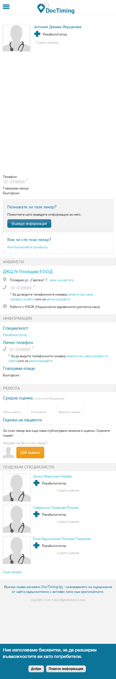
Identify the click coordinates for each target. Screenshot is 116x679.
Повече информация (66, 669)
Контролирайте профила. (27, 246)
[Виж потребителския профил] (16, 50)
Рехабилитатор (15, 334)
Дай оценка (30, 452)
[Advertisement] (58, 113)
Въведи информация (29, 223)
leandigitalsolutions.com (69, 600)
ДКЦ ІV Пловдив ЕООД (28, 271)
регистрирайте (58, 298)
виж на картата (62, 279)
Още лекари (12, 571)
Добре (36, 669)
